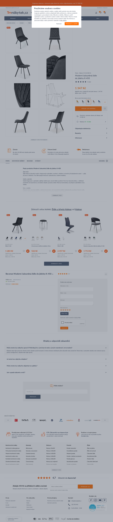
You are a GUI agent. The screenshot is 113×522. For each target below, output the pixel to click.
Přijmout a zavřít (72, 23)
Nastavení (58, 24)
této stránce (63, 20)
